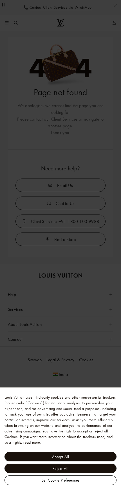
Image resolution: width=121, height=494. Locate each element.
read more (31, 442)
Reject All (60, 468)
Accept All (60, 456)
